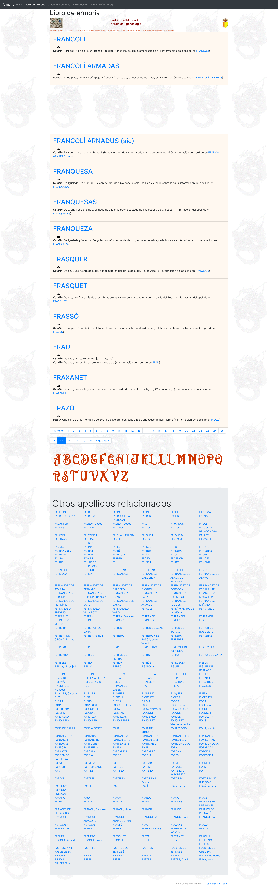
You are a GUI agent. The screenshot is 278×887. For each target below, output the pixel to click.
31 (90, 440)
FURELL (88, 859)
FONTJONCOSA (180, 743)
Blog (110, 4)
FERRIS (145, 654)
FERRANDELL (149, 616)
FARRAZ (88, 550)
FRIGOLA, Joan (92, 840)
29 (76, 440)
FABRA (116, 512)
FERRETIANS (149, 647)
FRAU (61, 347)
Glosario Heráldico (59, 4)
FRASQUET (70, 286)
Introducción (80, 4)
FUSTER (146, 859)
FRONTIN (175, 840)
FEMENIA (205, 562)
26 (53, 440)
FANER (116, 539)
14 (145, 430)
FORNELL (176, 762)
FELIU (116, 562)
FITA (144, 685)
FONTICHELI (149, 743)
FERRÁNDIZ (206, 616)
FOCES (174, 701)
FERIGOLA (61, 573)
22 (200, 430)
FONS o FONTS (92, 728)
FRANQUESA (73, 171)
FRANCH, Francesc (95, 809)
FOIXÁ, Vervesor (151, 708)
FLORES (175, 697)
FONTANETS (91, 739)
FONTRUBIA (90, 747)
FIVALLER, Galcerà (66, 693)
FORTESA (118, 770)
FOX (114, 786)
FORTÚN (88, 778)
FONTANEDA (120, 735)
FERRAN (88, 616)
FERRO (87, 662)
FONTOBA (61, 747)
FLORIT (59, 701)
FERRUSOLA (177, 662)
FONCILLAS (119, 716)
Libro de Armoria (35, 4)
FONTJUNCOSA (209, 743)
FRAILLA (117, 801)
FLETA (203, 693)
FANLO (145, 539)
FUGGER (60, 855)
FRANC (145, 801)
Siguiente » (103, 440)
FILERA (116, 678)
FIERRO (116, 666)
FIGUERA (60, 674)
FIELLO (87, 666)
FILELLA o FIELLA (94, 678)
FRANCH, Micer (121, 809)
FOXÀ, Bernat (178, 786)
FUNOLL (60, 859)
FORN (115, 762)
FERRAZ (175, 620)
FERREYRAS (206, 647)
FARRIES (88, 554)
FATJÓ (174, 554)
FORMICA (89, 762)
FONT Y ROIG (178, 728)
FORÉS (174, 755)
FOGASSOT (90, 705)
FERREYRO (61, 654)
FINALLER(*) (149, 681)
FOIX (144, 705)
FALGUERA (177, 535)
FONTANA (89, 735)
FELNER (146, 562)
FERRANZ (118, 620)
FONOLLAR (206, 716)
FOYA (86, 797)
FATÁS (145, 554)
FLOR (86, 697)
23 (207, 430)
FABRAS (175, 512)
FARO (173, 546)
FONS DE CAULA (65, 728)
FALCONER (90, 535)
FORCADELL (120, 751)
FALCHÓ (117, 527)
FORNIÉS (117, 766)
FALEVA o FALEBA (123, 535)
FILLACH (204, 678)
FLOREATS (147, 697)
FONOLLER (90, 720)
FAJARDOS (177, 523)
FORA (173, 747)
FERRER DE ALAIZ (152, 627)
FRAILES (88, 801)
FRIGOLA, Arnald (65, 840)
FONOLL (175, 716)
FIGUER (175, 666)
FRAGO (59, 801)
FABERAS (60, 512)
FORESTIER (206, 755)
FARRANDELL (63, 550)
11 (126, 430)
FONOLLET (148, 720)
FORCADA (89, 751)
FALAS (203, 523)
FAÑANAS (61, 539)
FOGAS (59, 705)
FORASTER (61, 751)
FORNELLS (205, 762)
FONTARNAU (207, 739)
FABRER (146, 516)
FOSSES (88, 786)
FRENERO (89, 836)
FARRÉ (116, 550)
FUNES (174, 855)
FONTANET (61, 739)
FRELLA (204, 828)
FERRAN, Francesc (123, 616)
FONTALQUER (63, 735)
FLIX (57, 697)
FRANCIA (147, 809)
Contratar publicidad (217, 883)
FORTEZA (147, 770)
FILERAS (146, 678)
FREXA (145, 836)
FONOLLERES (120, 720)
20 (186, 430)
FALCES (59, 527)
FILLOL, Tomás (92, 681)
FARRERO (60, 554)
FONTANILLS (178, 739)
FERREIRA (60, 627)
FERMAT (88, 573)
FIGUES (203, 674)
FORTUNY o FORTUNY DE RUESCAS (63, 789)
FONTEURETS (120, 743)
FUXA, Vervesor (208, 859)
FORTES (88, 770)
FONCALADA (62, 716)
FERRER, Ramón (93, 635)
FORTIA (203, 770)
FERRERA (118, 635)
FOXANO (60, 797)
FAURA (203, 554)
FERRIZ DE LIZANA (210, 654)
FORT (58, 770)
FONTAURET (62, 743)
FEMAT (174, 562)
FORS (202, 766)
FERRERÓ (60, 647)
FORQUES (176, 766)
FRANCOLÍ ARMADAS (86, 66)
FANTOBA (176, 539)
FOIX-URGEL (91, 708)
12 (132, 430)
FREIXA (116, 828)
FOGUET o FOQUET (124, 705)
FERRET (88, 647)
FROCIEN (147, 840)
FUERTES (147, 847)
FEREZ (203, 570)
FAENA (203, 516)
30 (83, 440)
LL (166, 459)
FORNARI (146, 762)
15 (152, 430)
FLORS (87, 701)
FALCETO (89, 527)
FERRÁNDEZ (177, 616)
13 (139, 430)
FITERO (174, 685)
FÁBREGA (205, 512)
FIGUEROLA (148, 674)
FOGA (202, 701)
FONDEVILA (148, 716)
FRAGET (204, 797)
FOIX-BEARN (206, 705)
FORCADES (148, 751)
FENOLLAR (119, 570)
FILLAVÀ (60, 681)
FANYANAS (206, 539)
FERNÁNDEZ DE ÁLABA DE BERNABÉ (180, 577)
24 (215, 430)
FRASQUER (70, 259)
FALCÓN (60, 535)
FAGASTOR (61, 523)
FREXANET (177, 836)
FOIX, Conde (177, 705)
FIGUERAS (89, 674)
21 (193, 430)
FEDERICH (176, 558)
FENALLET (61, 570)
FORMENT (61, 762)
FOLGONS (147, 712)
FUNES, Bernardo (209, 855)
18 (172, 430)
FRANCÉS (176, 801)
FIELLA (203, 662)
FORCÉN (204, 751)
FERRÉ (203, 620)
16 (159, 430)
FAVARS (88, 558)
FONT (115, 728)
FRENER (59, 836)
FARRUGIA (118, 554)
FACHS (174, 516)
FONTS (116, 747)
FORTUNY (176, 778)
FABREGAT (90, 516)
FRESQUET (119, 836)
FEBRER (117, 558)
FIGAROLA (147, 666)
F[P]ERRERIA (62, 863)
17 (166, 430)
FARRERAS (205, 550)
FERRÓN (117, 662)
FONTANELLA (149, 735)
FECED (145, 558)
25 (222, 430)
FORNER (60, 766)
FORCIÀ (88, 755)
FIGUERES (118, 674)
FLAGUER (118, 693)
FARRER (146, 550)
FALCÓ (145, 527)
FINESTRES (206, 681)
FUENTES (89, 847)
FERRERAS (205, 635)
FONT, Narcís (207, 728)
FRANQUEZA (73, 228)
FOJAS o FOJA (179, 708)
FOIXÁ (116, 708)
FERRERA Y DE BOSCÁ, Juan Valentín (150, 639)
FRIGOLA (204, 836)
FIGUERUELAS (179, 674)
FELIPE (59, 562)
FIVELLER (89, 693)
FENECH (88, 570)
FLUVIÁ (145, 701)
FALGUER (147, 535)
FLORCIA (117, 697)
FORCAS (175, 751)
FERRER (117, 627)
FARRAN (204, 546)
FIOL (86, 685)
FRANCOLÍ (69, 39)
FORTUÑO (118, 778)
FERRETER (118, 647)
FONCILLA (89, 716)
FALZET (204, 535)
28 (69, 440)
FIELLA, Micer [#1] (66, 666)
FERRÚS (146, 662)
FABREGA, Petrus (65, 516)
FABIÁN (88, 512)
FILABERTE (61, 678)
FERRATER (147, 620)
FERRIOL (88, 654)
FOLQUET (205, 712)
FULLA (87, 855)
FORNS (145, 766)
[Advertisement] (139, 109)
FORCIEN (118, 755)
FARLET (117, 546)
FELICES (204, 558)
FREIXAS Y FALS (151, 828)
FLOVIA (116, 701)
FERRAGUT (61, 616)
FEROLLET (147, 608)
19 (179, 430)
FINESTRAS (177, 681)
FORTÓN (60, 778)
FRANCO (175, 809)
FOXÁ (144, 786)
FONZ (144, 747)
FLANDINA (147, 693)
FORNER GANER (93, 766)
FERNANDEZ (120, 573)
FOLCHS (60, 712)
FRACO (116, 797)
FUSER (116, 859)
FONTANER (206, 735)
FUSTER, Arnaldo (180, 859)
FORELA (146, 755)
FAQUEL (59, 546)
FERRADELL (206, 608)
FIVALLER (205, 685)
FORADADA (206, 747)
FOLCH (203, 708)
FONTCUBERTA (92, 743)
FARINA (88, 546)
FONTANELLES (179, 735)
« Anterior (58, 430)
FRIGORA (117, 840)
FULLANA (118, 855)
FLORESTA (205, 697)
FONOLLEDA (62, 720)
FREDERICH (62, 828)
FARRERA (176, 550)
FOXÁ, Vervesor (208, 786)
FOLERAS (118, 712)
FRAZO (63, 408)
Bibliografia (98, 4)
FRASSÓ (66, 316)
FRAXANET (70, 377)
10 (119, 430)
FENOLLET (176, 570)
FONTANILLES (150, 739)
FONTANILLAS (121, 739)
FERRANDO (90, 620)
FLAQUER (176, 693)
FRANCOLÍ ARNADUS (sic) (93, 141)
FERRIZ (174, 654)
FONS (202, 720)
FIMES (116, 681)
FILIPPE (174, 678)
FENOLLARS (148, 570)
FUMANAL (147, 855)
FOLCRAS (89, 712)
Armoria (8, 4)
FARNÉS (146, 546)
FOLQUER (176, 712)
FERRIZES (60, 662)
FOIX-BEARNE (63, 708)
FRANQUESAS (75, 202)
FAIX (144, 523)
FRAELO (146, 797)
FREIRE (87, 828)
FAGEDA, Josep (92, 523)
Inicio (19, 4)
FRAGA (174, 797)
